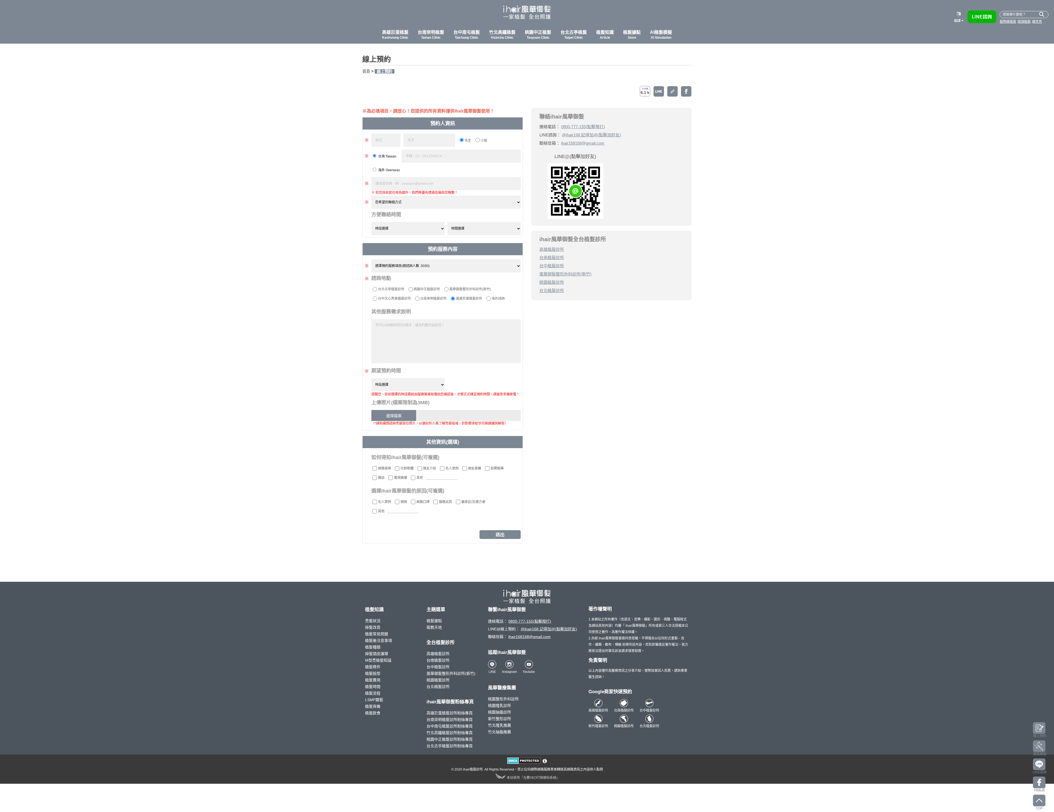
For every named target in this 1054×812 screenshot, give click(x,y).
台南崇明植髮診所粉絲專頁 (450, 719)
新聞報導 (497, 468)
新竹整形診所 (499, 719)
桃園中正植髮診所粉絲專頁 (450, 739)
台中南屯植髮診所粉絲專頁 (450, 726)
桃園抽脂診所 (499, 712)
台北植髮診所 (551, 290)
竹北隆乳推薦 (499, 725)
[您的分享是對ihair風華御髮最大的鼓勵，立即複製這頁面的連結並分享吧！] (672, 91)
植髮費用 (372, 680)
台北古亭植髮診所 (391, 289)
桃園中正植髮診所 (427, 289)
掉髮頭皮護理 (376, 653)
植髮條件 (372, 667)
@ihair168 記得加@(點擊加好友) (591, 135)
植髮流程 (372, 693)
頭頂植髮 (1024, 22)
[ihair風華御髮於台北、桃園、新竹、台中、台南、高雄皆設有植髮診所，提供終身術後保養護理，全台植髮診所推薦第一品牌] (527, 13)
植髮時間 (372, 686)
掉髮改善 (372, 627)
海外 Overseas (389, 170)
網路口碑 (423, 502)
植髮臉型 (372, 673)
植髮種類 (372, 647)
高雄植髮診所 (551, 249)
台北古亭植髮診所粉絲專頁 (450, 746)
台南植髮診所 (551, 257)
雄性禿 (1037, 22)
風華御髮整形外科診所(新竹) (470, 289)
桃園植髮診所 (551, 282)
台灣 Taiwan (387, 156)
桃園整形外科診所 (503, 699)
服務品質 (445, 502)
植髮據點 (434, 621)
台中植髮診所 (551, 265)
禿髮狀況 (372, 621)
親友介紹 (429, 468)
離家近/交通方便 (473, 502)
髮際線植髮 (1008, 22)
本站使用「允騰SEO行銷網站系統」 (533, 778)
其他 (419, 478)
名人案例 (452, 468)
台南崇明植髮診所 (433, 298)
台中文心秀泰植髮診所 (394, 298)
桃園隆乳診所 (499, 705)
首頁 (366, 71)
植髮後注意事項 (378, 640)
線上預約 (384, 71)
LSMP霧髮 (374, 700)
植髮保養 (372, 706)
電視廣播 (400, 478)
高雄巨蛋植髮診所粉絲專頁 (450, 713)
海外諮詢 (498, 298)
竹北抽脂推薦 (499, 732)
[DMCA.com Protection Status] (523, 763)
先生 (468, 140)
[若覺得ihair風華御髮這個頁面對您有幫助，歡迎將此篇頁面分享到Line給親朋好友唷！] (658, 91)
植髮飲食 (372, 713)
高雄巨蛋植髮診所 (469, 298)
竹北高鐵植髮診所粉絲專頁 (450, 732)
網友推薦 (474, 468)
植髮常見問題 (376, 634)
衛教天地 (434, 627)
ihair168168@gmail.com (582, 143)
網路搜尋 (384, 468)
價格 (403, 502)
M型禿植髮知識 (378, 660)
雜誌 (381, 478)
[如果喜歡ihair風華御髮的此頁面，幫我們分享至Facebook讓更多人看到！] (686, 91)
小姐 (484, 140)
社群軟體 (407, 468)
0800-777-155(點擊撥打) (583, 126)
